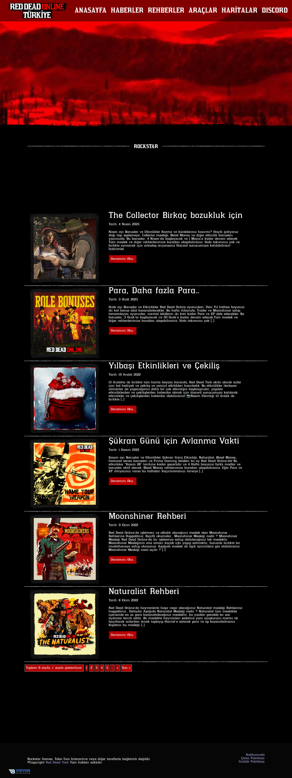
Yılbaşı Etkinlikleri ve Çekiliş (164, 366)
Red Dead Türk (57, 762)
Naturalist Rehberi (144, 592)
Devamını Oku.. (122, 259)
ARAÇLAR (203, 10)
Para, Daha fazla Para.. (154, 291)
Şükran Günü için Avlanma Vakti (174, 441)
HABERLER (127, 10)
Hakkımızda (255, 755)
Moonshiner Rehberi (147, 516)
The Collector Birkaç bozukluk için (176, 216)
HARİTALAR (239, 10)
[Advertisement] (146, 180)
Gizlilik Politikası (252, 761)
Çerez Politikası (253, 758)
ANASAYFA (90, 10)
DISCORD (275, 10)
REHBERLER (166, 10)
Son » (126, 668)
